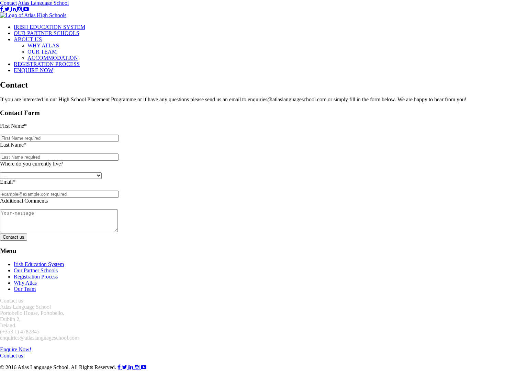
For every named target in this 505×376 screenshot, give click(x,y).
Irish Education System (39, 264)
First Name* (13, 126)
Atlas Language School (43, 3)
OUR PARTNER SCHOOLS (46, 33)
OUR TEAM (42, 52)
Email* (7, 182)
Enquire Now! (15, 349)
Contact (8, 3)
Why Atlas (25, 283)
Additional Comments (24, 201)
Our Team (25, 289)
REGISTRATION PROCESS (47, 64)
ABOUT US (28, 39)
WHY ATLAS (43, 45)
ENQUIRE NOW (33, 70)
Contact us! (12, 355)
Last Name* (13, 145)
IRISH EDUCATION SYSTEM (49, 27)
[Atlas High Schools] (33, 15)
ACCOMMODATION (52, 58)
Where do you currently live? (31, 164)
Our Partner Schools (36, 270)
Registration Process (36, 277)
